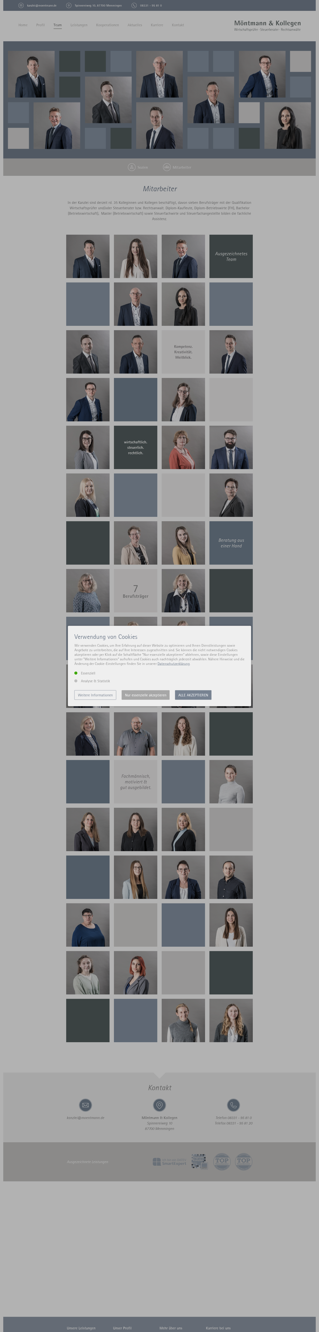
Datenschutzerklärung (174, 663)
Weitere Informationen (95, 695)
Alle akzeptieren (193, 695)
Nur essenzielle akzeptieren (145, 695)
